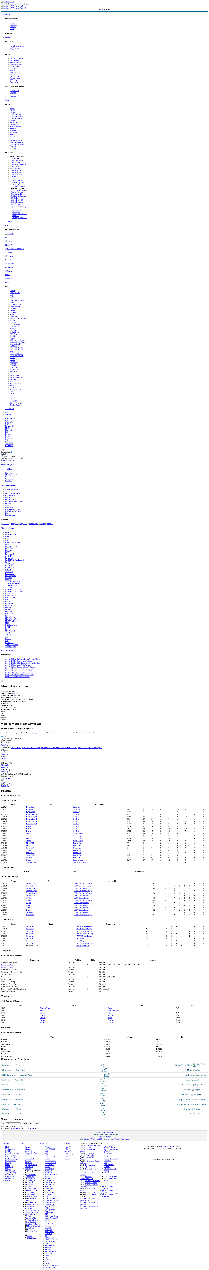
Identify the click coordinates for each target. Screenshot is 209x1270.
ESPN (12, 297)
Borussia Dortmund (16, 142)
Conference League (16, 64)
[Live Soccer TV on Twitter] (90, 1204)
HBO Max (13, 371)
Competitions (6, 485)
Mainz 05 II (30, 843)
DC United (16, 178)
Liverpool (13, 113)
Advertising (108, 1153)
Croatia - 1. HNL (7, 965)
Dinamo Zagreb (31, 814)
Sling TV (68, 1147)
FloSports (13, 366)
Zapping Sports (15, 405)
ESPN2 (12, 302)
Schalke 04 (30, 848)
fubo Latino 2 (14, 369)
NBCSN (13, 328)
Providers (107, 1161)
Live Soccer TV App (111, 1149)
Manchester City (15, 115)
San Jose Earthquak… (18, 196)
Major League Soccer (17, 46)
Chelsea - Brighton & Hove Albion (90, 1146)
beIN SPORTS (15, 293)
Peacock (12, 338)
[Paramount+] (33, 524)
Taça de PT (9, 444)
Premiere (13, 387)
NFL (110, 1178)
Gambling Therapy (167, 1146)
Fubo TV (68, 1149)
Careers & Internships (111, 1159)
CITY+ (12, 358)
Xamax (28, 860)
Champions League (16, 58)
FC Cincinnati (16, 168)
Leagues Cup (14, 91)
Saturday (13, 27)
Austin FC (15, 216)
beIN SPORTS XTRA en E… (20, 350)
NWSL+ (13, 385)
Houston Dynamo (17, 192)
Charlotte (29, 1183)
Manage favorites (8, 460)
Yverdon (43, 1020)
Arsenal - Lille (90, 1192)
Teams (7, 100)
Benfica (12, 136)
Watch (3, 711)
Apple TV (13, 314)
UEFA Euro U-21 (82, 946)
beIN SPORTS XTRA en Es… (16, 591)
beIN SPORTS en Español (14, 560)
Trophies (4, 715)
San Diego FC (17, 210)
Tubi (11, 395)
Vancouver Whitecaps (29, 1207)
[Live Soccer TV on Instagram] (90, 1208)
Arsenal (12, 109)
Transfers (4, 717)
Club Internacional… (18, 160)
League (6, 456)
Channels (8, 225)
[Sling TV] (14, 524)
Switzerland (30, 926)
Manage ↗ (10, 465)
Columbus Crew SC (19, 186)
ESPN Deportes (15, 306)
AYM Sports (14, 346)
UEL (7, 420)
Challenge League (79, 862)
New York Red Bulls (18, 172)
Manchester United (16, 116)
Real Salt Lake (16, 204)
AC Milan (13, 132)
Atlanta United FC (18, 180)
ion (11, 373)
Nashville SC (15, 159)
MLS (7, 428)
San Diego (30, 1228)
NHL (115, 1178)
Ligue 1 (12, 74)
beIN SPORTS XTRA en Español (90, 748)
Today (12, 23)
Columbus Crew (33, 1204)
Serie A (12, 70)
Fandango (13, 364)
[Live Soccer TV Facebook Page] (90, 1200)
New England (31, 1181)
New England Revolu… (19, 164)
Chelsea (12, 111)
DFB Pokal (14, 80)
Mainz (28, 845)
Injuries (3, 719)
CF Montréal (16, 184)
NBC (11, 299)
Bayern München (16, 140)
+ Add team (9, 469)
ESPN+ (12, 310)
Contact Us (108, 1173)
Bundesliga (13, 72)
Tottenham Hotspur (16, 118)
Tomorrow (13, 25)
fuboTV (12, 320)
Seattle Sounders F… (19, 214)
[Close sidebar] (2, 681)
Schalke (43, 1015)
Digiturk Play (5, 765)
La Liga (12, 68)
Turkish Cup (5, 786)
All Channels (9, 409)
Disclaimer (107, 1157)
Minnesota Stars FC (19, 208)
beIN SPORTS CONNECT (51, 748)
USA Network (15, 324)
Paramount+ (14, 316)
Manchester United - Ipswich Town (88, 1154)
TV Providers (65, 1143)
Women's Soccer (110, 1147)
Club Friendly (6, 778)
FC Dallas (14, 198)
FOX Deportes (15, 334)
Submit (25, 1123)
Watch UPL (14, 401)
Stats (2, 713)
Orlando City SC (17, 174)
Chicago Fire (15, 162)
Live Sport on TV (110, 1176)
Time (13, 456)
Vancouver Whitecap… (19, 190)
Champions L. (10, 418)
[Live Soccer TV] (7, 2)
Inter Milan (13, 130)
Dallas (28, 1216)
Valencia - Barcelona (92, 1181)
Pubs (105, 1163)
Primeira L (9, 442)
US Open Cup (15, 48)
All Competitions (11, 96)
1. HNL (76, 814)
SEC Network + (15, 389)
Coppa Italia (14, 82)
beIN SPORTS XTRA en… (50, 1211)
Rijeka (28, 826)
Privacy (106, 1155)
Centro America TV (16, 356)
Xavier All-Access (16, 403)
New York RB (31, 1188)
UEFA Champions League (14, 501)
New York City (31, 1186)
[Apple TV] (22, 524)
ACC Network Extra (17, 340)
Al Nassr (13, 148)
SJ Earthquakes (31, 1214)
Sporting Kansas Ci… (19, 218)
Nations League (15, 62)
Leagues (8, 37)
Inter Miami (30, 1177)
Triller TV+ (14, 393)
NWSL (12, 50)
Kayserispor (16, 693)
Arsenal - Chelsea (91, 1183)
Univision (13, 336)
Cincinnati (29, 1184)
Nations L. (9, 422)
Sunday (12, 29)
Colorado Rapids (17, 202)
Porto (11, 138)
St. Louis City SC (17, 200)
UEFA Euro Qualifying (84, 931)
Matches (8, 14)
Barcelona (13, 122)
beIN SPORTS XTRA (17, 348)
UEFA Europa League (13, 509)
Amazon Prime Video (17, 342)
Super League (78, 833)
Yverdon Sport (31, 862)
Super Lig (4, 745)
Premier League (15, 66)
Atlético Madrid (15, 126)
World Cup (80, 938)
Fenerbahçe (14, 146)
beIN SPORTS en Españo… (20, 318)
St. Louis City (31, 1218)
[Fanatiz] (41, 524)
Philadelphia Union (18, 182)
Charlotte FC (15, 166)
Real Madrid (14, 124)
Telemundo (13, 330)
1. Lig (3, 782)
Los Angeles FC (16, 194)
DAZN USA (14, 326)
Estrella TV (14, 362)
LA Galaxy (16, 212)
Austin (29, 1236)
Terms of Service (29, 1128)
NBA (106, 1178)
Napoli (12, 134)
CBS (11, 295)
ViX (11, 399)
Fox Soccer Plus (15, 304)
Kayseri (110, 1008)
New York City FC (17, 170)
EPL (6, 432)
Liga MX (13, 93)
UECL (7, 424)
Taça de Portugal (15, 78)
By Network (5, 739)
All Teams (8, 221)
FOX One (13, 368)
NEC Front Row (15, 383)
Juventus (13, 128)
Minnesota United (33, 1226)
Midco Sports (14, 375)
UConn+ (13, 397)
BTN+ (12, 352)
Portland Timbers (17, 206)
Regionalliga (77, 843)
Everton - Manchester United (86, 1178)
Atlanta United (32, 1196)
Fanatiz (12, 291)
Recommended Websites (109, 1166)
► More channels (7, 650)
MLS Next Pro (15, 379)
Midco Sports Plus (16, 377)
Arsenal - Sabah (90, 1194)
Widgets (107, 1151)
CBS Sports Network (17, 301)
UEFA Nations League (13, 511)
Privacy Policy (15, 1128)
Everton (12, 120)
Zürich (28, 833)
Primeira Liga (14, 76)
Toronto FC (16, 176)
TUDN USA (14, 322)
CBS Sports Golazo (16, 354)
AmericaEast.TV (15, 344)
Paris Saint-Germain (17, 144)
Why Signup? (34, 1123)
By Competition (15, 739)
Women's (8, 414)
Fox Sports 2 (14, 312)
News (7, 412)
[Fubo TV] (5, 524)
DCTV (12, 360)
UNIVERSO (14, 332)
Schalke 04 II (30, 850)
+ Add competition (11, 489)
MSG (11, 381)
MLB (106, 1180)
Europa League (15, 60)
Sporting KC (31, 1238)
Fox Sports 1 (14, 308)
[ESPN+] (49, 524)
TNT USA (13, 391)
